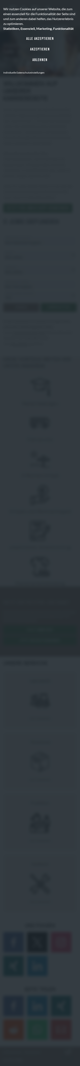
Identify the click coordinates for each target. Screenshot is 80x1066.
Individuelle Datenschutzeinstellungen (24, 72)
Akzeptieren (40, 49)
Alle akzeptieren (40, 39)
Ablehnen (40, 60)
